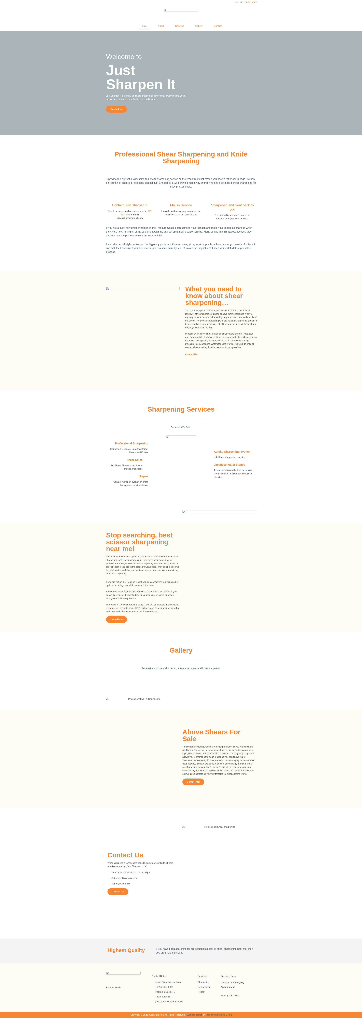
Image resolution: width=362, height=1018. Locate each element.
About (161, 26)
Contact (218, 26)
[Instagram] (115, 3)
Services (179, 26)
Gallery (198, 26)
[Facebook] (108, 3)
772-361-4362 (250, 2)
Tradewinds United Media (219, 1015)
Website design (194, 1015)
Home (144, 26)
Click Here (148, 585)
